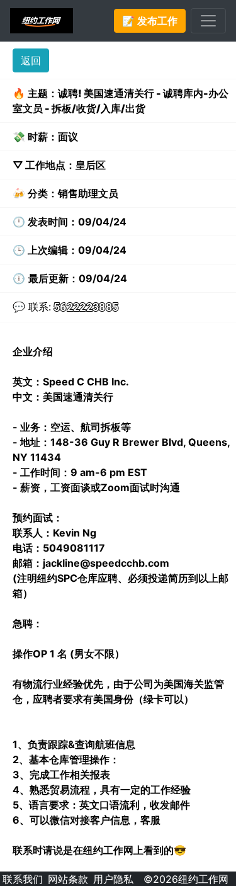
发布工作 (149, 20)
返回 (31, 60)
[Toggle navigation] (208, 20)
